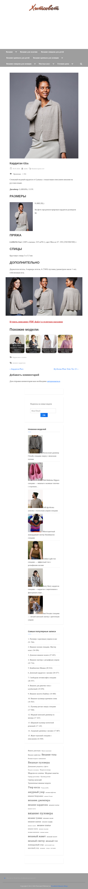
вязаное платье (44, 825)
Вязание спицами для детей (52, 51)
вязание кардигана (19, 363)
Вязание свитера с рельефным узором (44, 660)
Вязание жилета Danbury (39, 693)
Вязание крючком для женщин (46, 57)
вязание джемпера (39, 800)
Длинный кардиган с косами (41, 672)
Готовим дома (63, 63)
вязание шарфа (47, 822)
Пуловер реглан (45, 777)
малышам (42, 848)
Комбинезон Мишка (38, 668)
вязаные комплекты (33, 832)
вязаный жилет (52, 836)
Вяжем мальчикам (46, 751)
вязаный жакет (37, 836)
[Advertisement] (44, 28)
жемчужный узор (49, 845)
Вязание (9, 51)
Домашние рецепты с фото (38, 766)
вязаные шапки (44, 832)
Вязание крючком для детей (17, 57)
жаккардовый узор (36, 844)
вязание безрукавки (35, 796)
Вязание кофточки (34, 755)
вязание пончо (32, 808)
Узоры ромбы (44, 788)
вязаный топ (52, 840)
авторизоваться (53, 381)
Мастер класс (44, 63)
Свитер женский (35, 779)
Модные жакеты (52, 773)
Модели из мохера (45, 770)
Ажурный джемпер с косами (42, 731)
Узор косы (34, 787)
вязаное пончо (33, 829)
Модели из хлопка (36, 773)
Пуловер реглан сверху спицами (43, 706)
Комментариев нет (38, 168)
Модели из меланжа (33, 770)
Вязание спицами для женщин (18, 63)
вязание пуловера (40, 813)
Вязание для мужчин (28, 51)
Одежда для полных (34, 777)
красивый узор (33, 848)
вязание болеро (48, 796)
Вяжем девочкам (34, 750)
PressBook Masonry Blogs (59, 886)
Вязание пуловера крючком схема (44, 698)
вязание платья (54, 805)
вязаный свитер (36, 840)
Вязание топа (49, 754)
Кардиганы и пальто (19, 357)
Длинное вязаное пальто (39, 655)
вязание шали (48, 818)
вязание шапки (34, 821)
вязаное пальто (32, 825)
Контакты (10, 878)
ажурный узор (36, 792)
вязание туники (35, 817)
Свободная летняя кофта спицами (43, 677)
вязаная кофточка (51, 792)
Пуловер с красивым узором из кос (43, 639)
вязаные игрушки (43, 829)
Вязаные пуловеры (39, 762)
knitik (26, 168)
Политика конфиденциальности (25, 878)
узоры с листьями (51, 848)
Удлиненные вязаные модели (39, 783)
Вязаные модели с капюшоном (37, 758)
